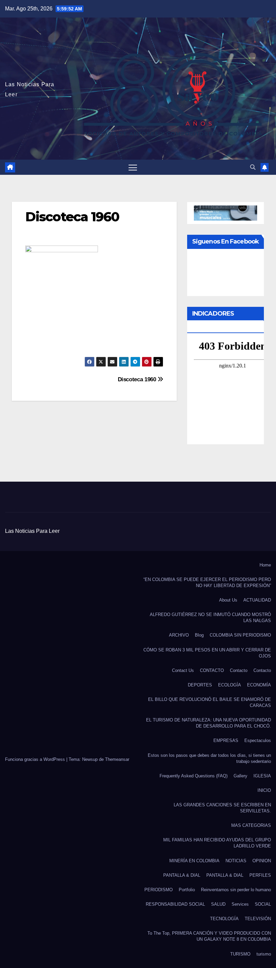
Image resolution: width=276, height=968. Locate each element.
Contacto (238, 670)
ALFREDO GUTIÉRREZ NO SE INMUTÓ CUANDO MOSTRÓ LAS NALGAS (210, 617)
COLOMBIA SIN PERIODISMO (240, 635)
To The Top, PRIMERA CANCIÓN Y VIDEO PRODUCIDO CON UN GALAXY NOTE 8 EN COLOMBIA (209, 936)
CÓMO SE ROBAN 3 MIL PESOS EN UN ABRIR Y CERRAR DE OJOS (207, 652)
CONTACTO (212, 670)
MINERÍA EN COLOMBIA (194, 860)
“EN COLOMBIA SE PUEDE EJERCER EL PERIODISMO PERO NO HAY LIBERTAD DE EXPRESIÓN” (207, 582)
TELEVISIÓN (258, 918)
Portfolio (187, 889)
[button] (252, 167)
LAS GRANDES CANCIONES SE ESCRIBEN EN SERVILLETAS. (222, 807)
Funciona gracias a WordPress (35, 759)
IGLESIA (262, 775)
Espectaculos (257, 740)
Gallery (240, 775)
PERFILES (260, 875)
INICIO (264, 790)
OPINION (261, 860)
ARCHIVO (179, 635)
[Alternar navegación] (133, 167)
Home (265, 565)
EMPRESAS (225, 740)
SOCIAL (263, 904)
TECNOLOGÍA (224, 918)
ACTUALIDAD (257, 600)
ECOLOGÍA (229, 684)
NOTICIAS (236, 860)
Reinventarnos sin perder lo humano (236, 889)
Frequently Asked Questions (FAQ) (194, 775)
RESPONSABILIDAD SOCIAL (175, 904)
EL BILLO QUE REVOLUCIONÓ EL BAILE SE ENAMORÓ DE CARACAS (209, 702)
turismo (263, 954)
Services (240, 904)
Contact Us (183, 670)
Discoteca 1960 (138, 379)
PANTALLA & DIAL (181, 875)
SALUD (218, 904)
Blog (199, 635)
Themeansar (117, 759)
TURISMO (240, 954)
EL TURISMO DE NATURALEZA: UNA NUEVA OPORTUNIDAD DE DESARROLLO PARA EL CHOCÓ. (208, 723)
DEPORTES (200, 684)
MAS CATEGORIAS (251, 825)
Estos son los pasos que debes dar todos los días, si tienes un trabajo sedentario (209, 758)
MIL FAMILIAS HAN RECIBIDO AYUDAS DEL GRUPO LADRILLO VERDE (217, 842)
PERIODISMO (158, 889)
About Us (228, 600)
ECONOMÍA (259, 684)
